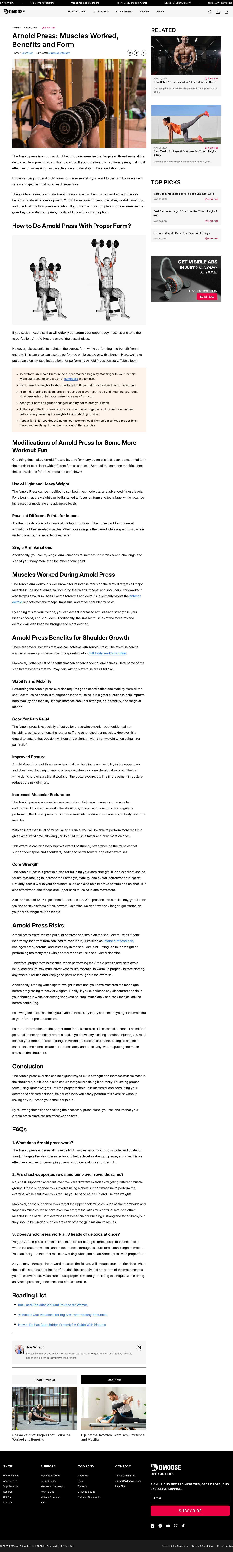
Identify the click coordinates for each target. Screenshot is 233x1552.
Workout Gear (77, 12)
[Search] (210, 12)
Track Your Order (50, 1475)
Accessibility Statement (175, 1546)
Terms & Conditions (203, 1546)
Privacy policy (225, 1546)
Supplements (10, 1486)
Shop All (8, 1502)
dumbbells (71, 378)
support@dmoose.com (128, 1480)
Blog (80, 1480)
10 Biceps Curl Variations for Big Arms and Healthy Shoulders (62, 1315)
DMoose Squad (86, 1491)
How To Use (47, 1491)
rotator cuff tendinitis (118, 941)
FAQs (43, 1502)
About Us (83, 1475)
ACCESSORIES (101, 12)
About (160, 12)
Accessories (10, 1480)
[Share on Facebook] (136, 53)
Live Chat (120, 1486)
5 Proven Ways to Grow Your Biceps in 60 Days (182, 233)
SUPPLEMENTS (124, 12)
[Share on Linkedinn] (130, 53)
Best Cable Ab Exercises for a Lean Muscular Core (184, 82)
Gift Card (8, 1497)
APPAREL (144, 12)
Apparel (7, 1491)
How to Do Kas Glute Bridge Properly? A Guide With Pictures (62, 1325)
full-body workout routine (108, 653)
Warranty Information (52, 1486)
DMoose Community (89, 1497)
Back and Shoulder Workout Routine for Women (53, 1305)
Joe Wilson (27, 53)
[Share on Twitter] (143, 53)
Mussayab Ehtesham (59, 53)
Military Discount (50, 1497)
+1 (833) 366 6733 (125, 1475)
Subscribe (190, 1511)
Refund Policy (48, 1480)
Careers (82, 1486)
